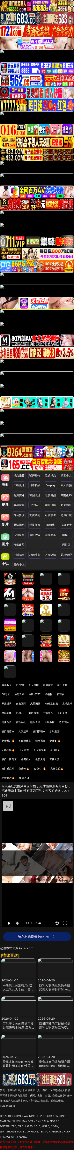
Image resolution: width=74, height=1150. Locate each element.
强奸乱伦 (34, 475)
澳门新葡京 (8, 731)
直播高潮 (67, 703)
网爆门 (66, 535)
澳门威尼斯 (8, 768)
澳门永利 (62, 685)
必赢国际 (21, 703)
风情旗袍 (19, 525)
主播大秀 (48, 713)
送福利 (48, 694)
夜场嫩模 (50, 722)
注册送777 (34, 694)
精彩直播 (7, 713)
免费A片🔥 (40, 768)
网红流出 (50, 505)
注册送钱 (19, 694)
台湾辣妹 (19, 495)
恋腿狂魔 (66, 515)
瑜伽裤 (50, 525)
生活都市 (19, 555)
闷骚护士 (66, 525)
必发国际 (64, 722)
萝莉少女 (66, 475)
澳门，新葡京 (9, 759)
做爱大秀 (40, 759)
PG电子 (6, 694)
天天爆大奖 (39, 750)
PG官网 (20, 685)
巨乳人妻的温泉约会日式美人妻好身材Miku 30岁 (54, 989)
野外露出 (66, 505)
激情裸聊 (40, 740)
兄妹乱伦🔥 (57, 768)
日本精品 (34, 485)
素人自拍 (66, 485)
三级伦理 (19, 485)
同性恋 (66, 544)
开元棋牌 (34, 685)
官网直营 (48, 685)
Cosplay (51, 485)
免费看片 (26, 759)
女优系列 (34, 515)
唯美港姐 (50, 495)
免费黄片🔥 (8, 778)
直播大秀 (55, 759)
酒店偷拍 (34, 713)
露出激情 (34, 535)
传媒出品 (19, 544)
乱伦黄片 (7, 722)
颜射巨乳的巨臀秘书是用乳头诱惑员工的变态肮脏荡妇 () (54, 1027)
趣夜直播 (35, 722)
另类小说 (19, 564)
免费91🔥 (24, 768)
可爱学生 (50, 515)
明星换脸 (34, 525)
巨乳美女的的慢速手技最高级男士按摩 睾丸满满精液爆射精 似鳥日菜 (19, 1027)
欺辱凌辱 (19, 505)
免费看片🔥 (8, 740)
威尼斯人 (7, 685)
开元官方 (24, 750)
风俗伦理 (66, 555)
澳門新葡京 (39, 731)
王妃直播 (62, 713)
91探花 (35, 505)
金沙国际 (55, 750)
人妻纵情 (50, 555)
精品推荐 (19, 475)
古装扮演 (19, 515)
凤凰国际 (35, 703)
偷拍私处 (21, 722)
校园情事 (34, 555)
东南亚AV (66, 495)
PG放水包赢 (51, 703)
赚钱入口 (24, 778)
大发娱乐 (23, 731)
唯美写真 (50, 535)
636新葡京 (25, 740)
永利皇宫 (55, 731)
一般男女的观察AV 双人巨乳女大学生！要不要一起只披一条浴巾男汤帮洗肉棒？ (18, 991)
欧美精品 (50, 475)
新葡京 (60, 694)
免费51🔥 (55, 740)
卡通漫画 (19, 535)
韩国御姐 (34, 495)
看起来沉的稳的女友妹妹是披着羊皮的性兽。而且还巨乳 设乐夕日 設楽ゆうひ (18, 1068)
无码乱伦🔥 (8, 750)
